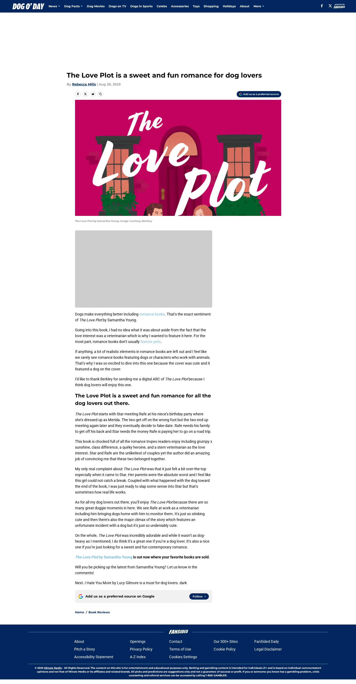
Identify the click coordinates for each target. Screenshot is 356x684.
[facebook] (322, 5)
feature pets (150, 341)
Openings (137, 641)
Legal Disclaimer (268, 649)
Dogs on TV (117, 6)
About (244, 6)
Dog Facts (72, 6)
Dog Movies (96, 6)
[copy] (100, 94)
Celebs (162, 6)
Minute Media (53, 667)
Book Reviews (99, 612)
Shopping (211, 6)
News (53, 6)
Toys (196, 6)
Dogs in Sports (141, 6)
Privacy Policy (141, 649)
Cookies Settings (183, 657)
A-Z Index (138, 657)
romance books (152, 314)
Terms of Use (180, 649)
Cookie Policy (225, 649)
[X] (330, 5)
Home (79, 612)
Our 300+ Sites (226, 641)
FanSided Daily (266, 641)
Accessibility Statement (93, 657)
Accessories (180, 6)
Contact (175, 641)
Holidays (229, 6)
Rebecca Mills (84, 84)
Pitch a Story (84, 649)
